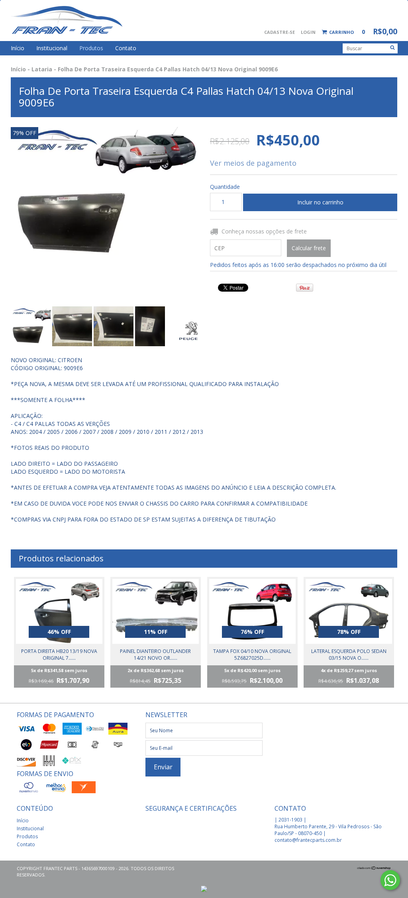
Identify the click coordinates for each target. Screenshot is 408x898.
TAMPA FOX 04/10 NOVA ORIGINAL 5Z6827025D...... (252, 654)
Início (17, 48)
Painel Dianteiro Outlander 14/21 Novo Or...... (155, 654)
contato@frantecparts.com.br (308, 840)
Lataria (41, 69)
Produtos (91, 48)
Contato (125, 48)
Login (308, 32)
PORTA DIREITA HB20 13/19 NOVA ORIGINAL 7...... (59, 654)
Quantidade (220, 186)
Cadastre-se (279, 32)
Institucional (51, 48)
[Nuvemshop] (374, 868)
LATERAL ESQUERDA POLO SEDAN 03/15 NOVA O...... (348, 654)
